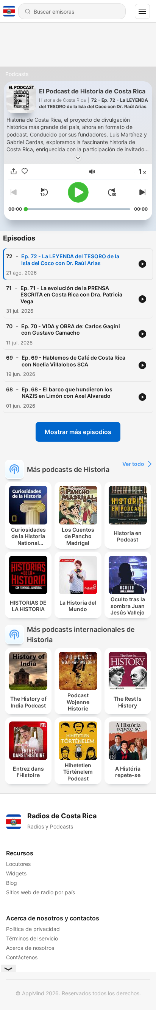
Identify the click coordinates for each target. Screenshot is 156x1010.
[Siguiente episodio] (142, 192)
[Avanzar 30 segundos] (112, 192)
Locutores (18, 864)
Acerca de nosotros (30, 948)
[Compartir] (13, 171)
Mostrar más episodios (78, 432)
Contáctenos (21, 957)
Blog (11, 883)
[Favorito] (24, 171)
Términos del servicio (32, 938)
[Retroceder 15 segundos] (44, 192)
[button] (92, 172)
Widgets (16, 873)
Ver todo (133, 464)
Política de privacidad (33, 929)
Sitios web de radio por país (40, 892)
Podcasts (16, 74)
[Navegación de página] (142, 11)
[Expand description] (78, 158)
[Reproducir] (78, 192)
